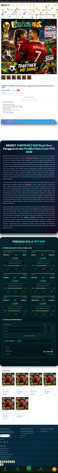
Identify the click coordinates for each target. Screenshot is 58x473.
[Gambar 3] (14, 77)
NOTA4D (47, 1)
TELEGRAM (17, 469)
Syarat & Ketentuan (4, 448)
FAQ (21, 437)
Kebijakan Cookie (4, 452)
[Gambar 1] (3, 77)
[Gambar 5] (24, 77)
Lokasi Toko (23, 435)
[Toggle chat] (54, 469)
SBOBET (3, 9)
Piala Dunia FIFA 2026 (32, 158)
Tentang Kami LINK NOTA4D (26, 431)
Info (53, 121)
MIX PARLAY (18, 9)
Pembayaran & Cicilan (5, 456)
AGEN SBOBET (31, 9)
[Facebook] (1, 442)
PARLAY (24, 9)
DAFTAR (52, 1)
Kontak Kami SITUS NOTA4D (27, 433)
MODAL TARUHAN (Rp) (10, 340)
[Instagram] (4, 442)
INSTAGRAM (40, 469)
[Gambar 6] (29, 77)
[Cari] (13, 5)
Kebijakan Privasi (4, 450)
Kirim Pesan (6, 435)
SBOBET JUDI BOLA (22, 14)
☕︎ (51, 5)
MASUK (56, 1)
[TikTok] (8, 442)
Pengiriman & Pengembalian (6, 454)
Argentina (28, 184)
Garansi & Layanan (4, 458)
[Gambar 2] (8, 77)
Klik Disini (11, 112)
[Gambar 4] (19, 77)
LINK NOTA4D (41, 1)
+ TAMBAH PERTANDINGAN (29, 335)
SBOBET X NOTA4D (30, 217)
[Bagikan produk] (54, 86)
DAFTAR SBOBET (46, 9)
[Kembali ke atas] (54, 465)
